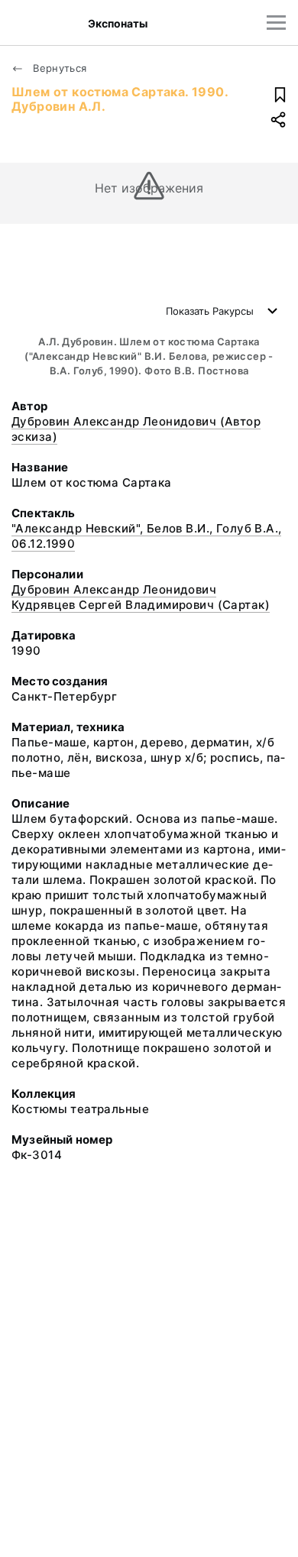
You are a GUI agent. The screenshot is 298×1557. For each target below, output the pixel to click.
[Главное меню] (276, 22)
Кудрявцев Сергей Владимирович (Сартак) (140, 604)
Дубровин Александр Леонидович (113, 589)
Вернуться (58, 68)
